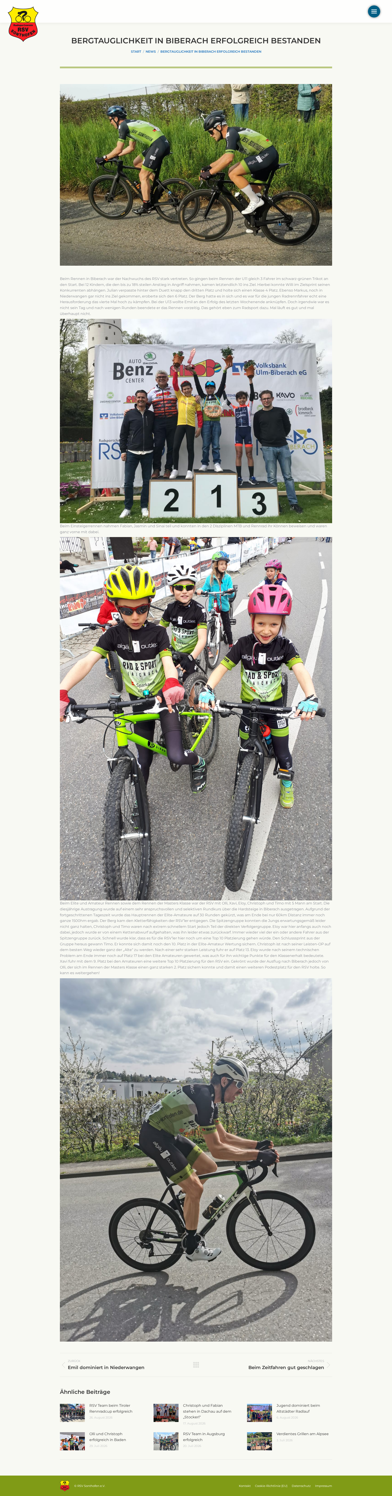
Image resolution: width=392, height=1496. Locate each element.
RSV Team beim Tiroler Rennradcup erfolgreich (110, 1408)
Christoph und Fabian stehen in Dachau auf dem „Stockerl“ (207, 1411)
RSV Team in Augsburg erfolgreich (204, 1437)
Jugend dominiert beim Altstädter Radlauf (298, 1408)
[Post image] (72, 1413)
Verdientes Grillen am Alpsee (303, 1434)
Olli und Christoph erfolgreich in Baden (107, 1437)
